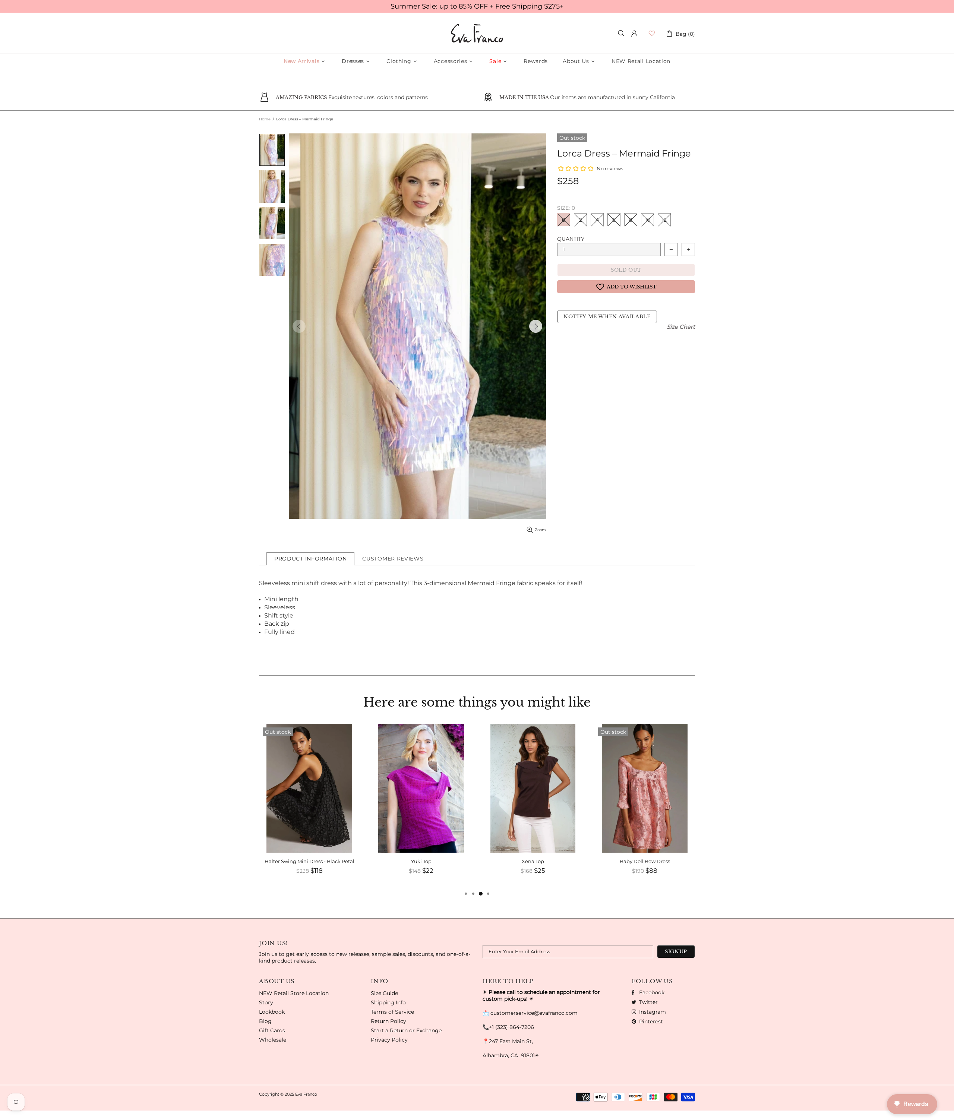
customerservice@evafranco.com (534, 1013)
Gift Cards (272, 1030)
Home (265, 119)
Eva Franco (477, 33)
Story (266, 1002)
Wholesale (272, 1039)
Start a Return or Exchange (406, 1030)
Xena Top (533, 861)
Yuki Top (421, 861)
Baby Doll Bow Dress (645, 861)
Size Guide (384, 993)
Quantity (570, 239)
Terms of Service (392, 1011)
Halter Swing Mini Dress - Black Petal (309, 861)
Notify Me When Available (607, 316)
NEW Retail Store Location (294, 993)
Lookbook (272, 1011)
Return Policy (388, 1021)
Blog (265, 1021)
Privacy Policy (389, 1039)
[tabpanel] (309, 806)
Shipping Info (388, 1002)
